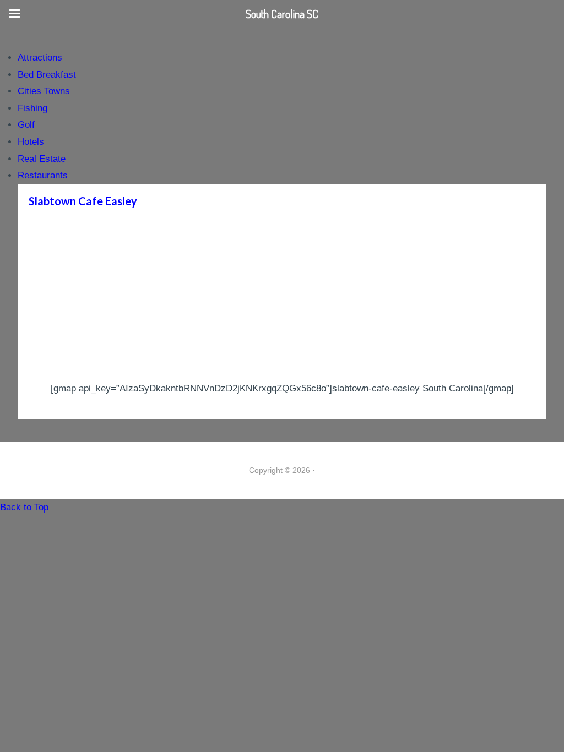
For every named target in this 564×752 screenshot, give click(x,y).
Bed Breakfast (47, 74)
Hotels (31, 142)
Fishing (32, 108)
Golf (26, 124)
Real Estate (42, 159)
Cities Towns (44, 91)
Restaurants (43, 175)
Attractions (40, 57)
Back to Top (24, 507)
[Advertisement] (282, 298)
